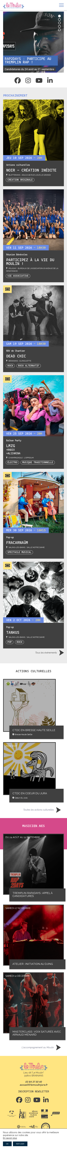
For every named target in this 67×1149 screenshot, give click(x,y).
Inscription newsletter (33, 1091)
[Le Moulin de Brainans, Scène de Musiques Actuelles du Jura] (13, 6)
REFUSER (20, 1144)
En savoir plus (10, 1138)
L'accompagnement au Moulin (38, 1047)
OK (7, 1144)
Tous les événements (46, 652)
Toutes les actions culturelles (38, 809)
